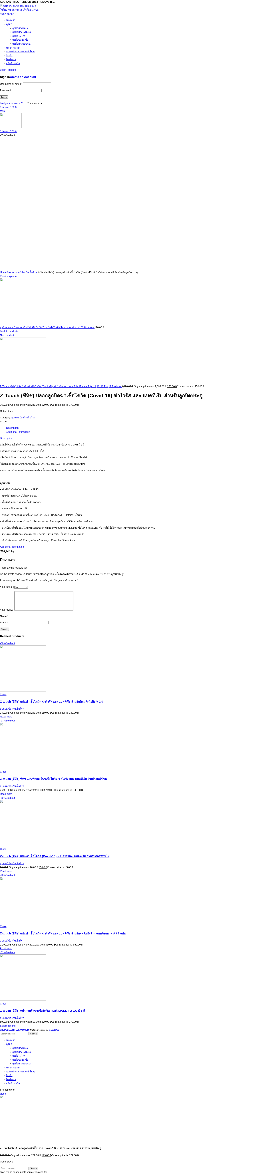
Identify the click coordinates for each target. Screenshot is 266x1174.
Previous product (9, 276)
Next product (7, 335)
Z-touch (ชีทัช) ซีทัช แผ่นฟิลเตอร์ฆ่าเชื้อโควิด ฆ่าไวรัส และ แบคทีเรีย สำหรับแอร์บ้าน (53, 778)
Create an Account (23, 77)
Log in (4, 97)
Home (3, 272)
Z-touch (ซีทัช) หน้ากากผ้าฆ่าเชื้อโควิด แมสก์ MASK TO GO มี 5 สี (42, 1010)
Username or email (11, 84)
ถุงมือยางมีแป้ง (20, 28)
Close (3, 694)
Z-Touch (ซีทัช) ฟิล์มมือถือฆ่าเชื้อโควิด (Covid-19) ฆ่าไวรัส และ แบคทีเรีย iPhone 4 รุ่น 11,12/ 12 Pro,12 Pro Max (61, 386)
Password (6, 90)
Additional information (18, 432)
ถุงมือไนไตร (18, 36)
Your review (7, 610)
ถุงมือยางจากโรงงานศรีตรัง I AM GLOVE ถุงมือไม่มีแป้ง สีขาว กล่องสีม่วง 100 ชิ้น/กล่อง (47, 327)
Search (33, 1034)
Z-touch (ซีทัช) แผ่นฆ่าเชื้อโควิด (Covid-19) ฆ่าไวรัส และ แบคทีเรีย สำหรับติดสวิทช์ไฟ (54, 856)
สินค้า (10, 272)
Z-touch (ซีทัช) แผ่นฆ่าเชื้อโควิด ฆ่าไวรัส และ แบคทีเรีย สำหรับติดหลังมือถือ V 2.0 (51, 701)
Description (12, 428)
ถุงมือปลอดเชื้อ (20, 39)
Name (4, 616)
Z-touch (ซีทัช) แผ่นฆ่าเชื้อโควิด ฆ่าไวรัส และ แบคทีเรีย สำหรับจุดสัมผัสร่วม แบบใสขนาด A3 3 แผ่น (63, 933)
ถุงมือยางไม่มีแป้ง (21, 32)
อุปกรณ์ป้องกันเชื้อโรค (25, 272)
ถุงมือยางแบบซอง (21, 43)
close (3, 1093)
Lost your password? (11, 103)
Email (4, 622)
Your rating (6, 587)
